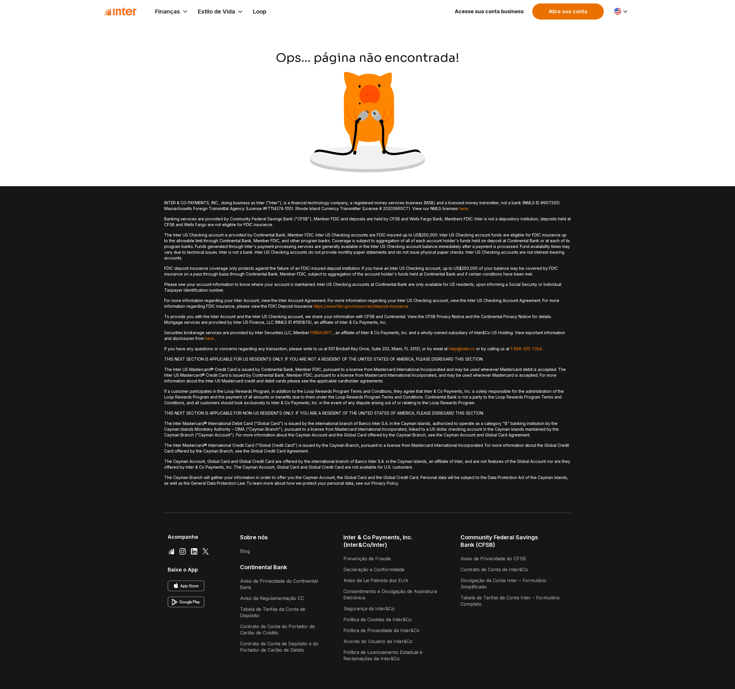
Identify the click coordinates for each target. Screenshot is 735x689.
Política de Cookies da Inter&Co (377, 619)
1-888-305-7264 (526, 348)
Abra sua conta (568, 11)
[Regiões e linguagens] (621, 11)
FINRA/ (316, 332)
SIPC (327, 332)
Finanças (167, 11)
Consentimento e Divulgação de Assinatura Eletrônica (390, 594)
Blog (245, 551)
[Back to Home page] (120, 11)
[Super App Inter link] (171, 551)
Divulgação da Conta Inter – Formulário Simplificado (503, 584)
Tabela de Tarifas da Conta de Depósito (272, 612)
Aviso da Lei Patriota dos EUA (375, 580)
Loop (259, 11)
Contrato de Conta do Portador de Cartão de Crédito (277, 629)
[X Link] (205, 551)
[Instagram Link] (182, 551)
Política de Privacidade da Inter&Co (381, 630)
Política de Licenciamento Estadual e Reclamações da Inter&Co (382, 655)
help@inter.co (462, 348)
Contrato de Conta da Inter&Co (494, 569)
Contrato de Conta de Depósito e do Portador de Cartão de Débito (279, 647)
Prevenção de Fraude (367, 558)
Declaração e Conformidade (374, 569)
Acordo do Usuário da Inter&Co (378, 641)
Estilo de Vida (216, 11)
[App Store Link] (186, 586)
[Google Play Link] (186, 602)
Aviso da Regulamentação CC (272, 598)
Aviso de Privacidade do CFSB (493, 558)
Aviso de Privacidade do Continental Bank (279, 584)
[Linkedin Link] (194, 551)
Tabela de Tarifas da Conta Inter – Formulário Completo (510, 601)
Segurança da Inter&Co (368, 608)
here (463, 208)
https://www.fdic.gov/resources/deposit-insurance (361, 306)
